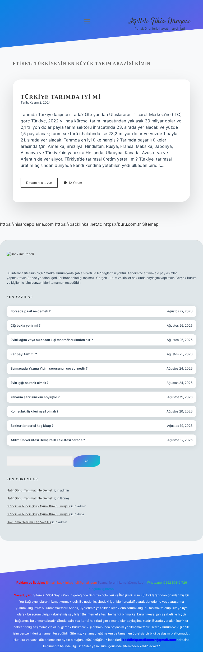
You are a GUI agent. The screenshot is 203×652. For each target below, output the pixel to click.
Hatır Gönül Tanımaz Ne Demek (30, 490)
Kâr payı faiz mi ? (24, 354)
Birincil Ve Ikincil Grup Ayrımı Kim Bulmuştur (38, 506)
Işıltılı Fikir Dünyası (159, 21)
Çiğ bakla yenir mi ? (26, 325)
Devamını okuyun (42, 184)
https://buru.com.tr (122, 224)
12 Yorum (75, 183)
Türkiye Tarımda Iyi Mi (61, 97)
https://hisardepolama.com (27, 224)
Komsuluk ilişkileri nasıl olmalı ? (34, 411)
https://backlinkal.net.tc (78, 224)
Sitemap (150, 224)
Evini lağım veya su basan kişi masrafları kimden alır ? (52, 340)
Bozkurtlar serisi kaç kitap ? (32, 426)
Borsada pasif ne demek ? (31, 311)
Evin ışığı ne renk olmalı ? (30, 383)
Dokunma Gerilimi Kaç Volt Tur (29, 522)
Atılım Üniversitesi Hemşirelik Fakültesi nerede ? (48, 440)
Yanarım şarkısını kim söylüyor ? (35, 397)
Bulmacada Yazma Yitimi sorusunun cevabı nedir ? (49, 368)
